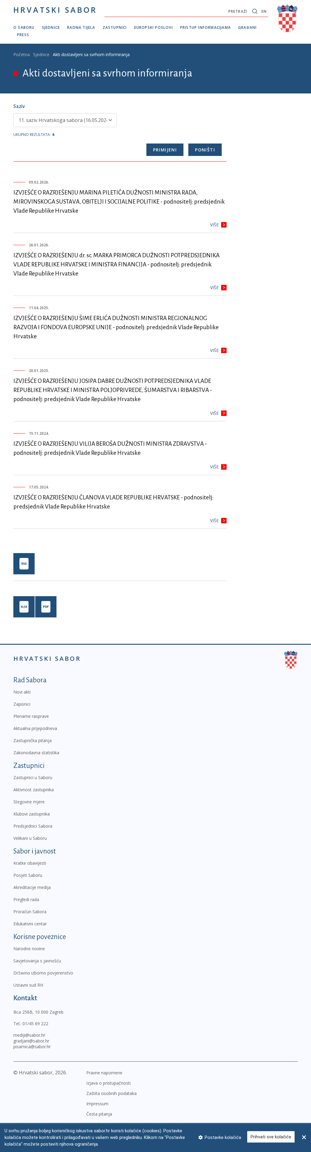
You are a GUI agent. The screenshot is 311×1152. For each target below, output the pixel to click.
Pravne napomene (104, 1073)
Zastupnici (115, 27)
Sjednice (51, 27)
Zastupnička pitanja (32, 740)
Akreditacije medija (32, 887)
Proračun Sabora (29, 911)
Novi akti (22, 692)
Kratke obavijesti (29, 863)
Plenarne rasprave (31, 716)
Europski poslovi (153, 27)
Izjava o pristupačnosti (108, 1083)
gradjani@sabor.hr (31, 1041)
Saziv (19, 106)
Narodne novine (29, 948)
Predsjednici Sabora (32, 826)
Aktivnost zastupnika (33, 789)
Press (23, 34)
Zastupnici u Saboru (32, 777)
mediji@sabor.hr (29, 1035)
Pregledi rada (26, 899)
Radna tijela (81, 27)
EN (264, 11)
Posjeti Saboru (27, 875)
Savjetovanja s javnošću (37, 961)
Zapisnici (21, 704)
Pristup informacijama (205, 27)
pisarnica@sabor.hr (32, 1046)
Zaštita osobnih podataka (111, 1093)
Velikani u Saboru (30, 838)
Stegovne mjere (29, 802)
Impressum (97, 1103)
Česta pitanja (99, 1114)
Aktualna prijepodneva (35, 728)
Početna (21, 54)
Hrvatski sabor (55, 10)
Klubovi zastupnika (31, 814)
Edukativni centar (30, 924)
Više (214, 225)
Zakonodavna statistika (36, 752)
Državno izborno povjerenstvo (43, 973)
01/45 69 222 (35, 1023)
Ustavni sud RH (28, 985)
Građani (247, 27)
